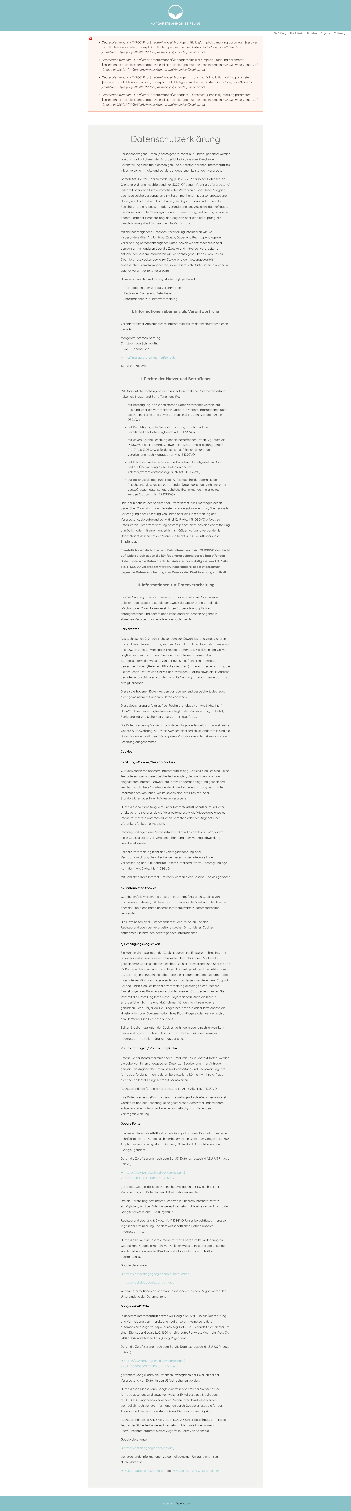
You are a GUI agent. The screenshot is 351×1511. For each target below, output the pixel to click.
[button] (1, 31)
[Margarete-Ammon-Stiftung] (175, 25)
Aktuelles (312, 33)
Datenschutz (183, 1503)
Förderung (340, 33)
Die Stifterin (296, 33)
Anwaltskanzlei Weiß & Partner (197, 1471)
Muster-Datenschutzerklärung (145, 1471)
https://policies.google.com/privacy (149, 1282)
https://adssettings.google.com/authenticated (156, 1274)
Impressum (167, 1503)
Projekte (325, 33)
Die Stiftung (280, 33)
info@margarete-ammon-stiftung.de (150, 357)
